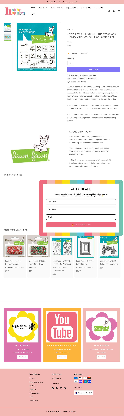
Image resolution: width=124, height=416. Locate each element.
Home (69, 29)
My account (34, 400)
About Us (33, 389)
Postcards (86, 8)
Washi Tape (55, 8)
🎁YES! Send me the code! (81, 225)
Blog (31, 397)
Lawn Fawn (22, 229)
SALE (33, 14)
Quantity (70, 58)
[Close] (120, 182)
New (33, 8)
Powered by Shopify (69, 411)
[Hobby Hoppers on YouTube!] (62, 326)
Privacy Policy (35, 393)
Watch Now (62, 357)
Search (32, 378)
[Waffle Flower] (22, 326)
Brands (42, 8)
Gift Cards (98, 8)
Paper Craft (71, 8)
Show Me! (101, 357)
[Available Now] (101, 326)
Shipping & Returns (36, 382)
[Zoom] (37, 47)
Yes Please (22, 357)
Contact (32, 386)
